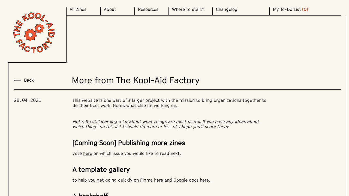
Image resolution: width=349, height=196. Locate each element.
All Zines (78, 9)
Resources (148, 9)
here (87, 153)
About (110, 9)
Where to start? (188, 9)
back (29, 80)
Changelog (226, 9)
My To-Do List (287, 9)
